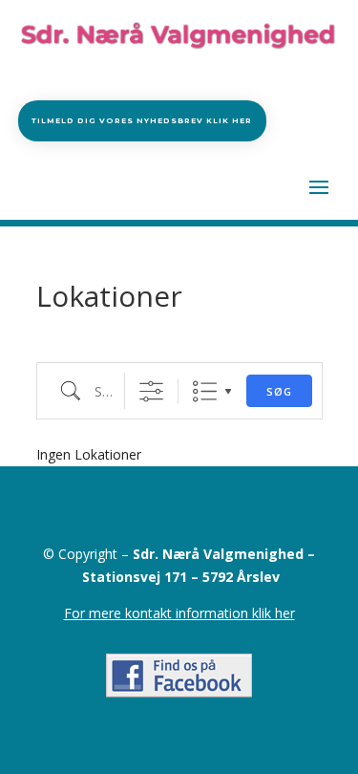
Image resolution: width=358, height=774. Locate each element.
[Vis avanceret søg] (151, 391)
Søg (279, 391)
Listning (205, 391)
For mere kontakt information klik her (179, 613)
